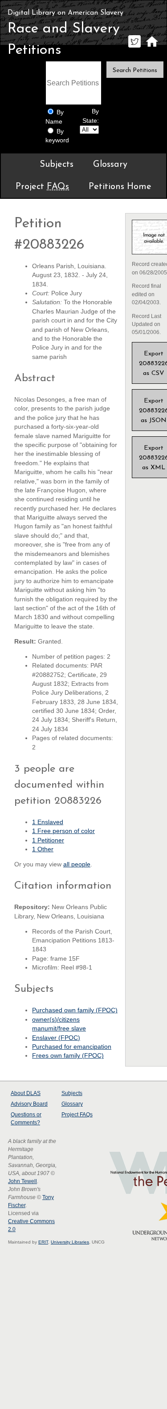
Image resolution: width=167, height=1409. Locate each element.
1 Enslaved (47, 822)
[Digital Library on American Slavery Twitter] (134, 47)
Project (42, 186)
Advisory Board (29, 1104)
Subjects (56, 164)
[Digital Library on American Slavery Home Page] (151, 47)
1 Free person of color (63, 831)
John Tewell (22, 1181)
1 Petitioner (48, 840)
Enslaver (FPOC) (56, 1038)
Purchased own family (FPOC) (75, 1010)
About (26, 1093)
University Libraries (70, 1242)
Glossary (110, 164)
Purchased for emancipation (71, 1046)
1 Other (42, 849)
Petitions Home (120, 186)
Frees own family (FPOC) (68, 1055)
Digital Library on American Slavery (65, 12)
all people (76, 864)
